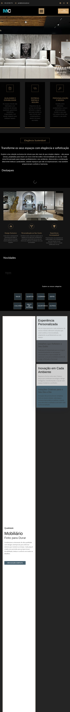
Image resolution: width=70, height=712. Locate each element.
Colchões (18, 306)
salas (18, 296)
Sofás (52, 296)
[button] (41, 11)
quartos (29, 296)
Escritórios (43, 306)
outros (53, 306)
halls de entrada (29, 306)
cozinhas (41, 296)
